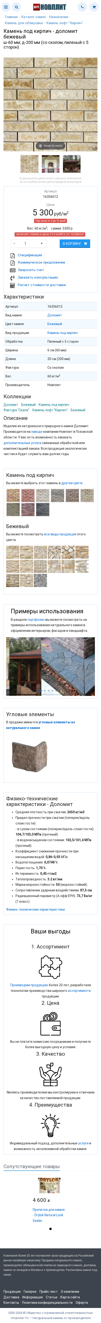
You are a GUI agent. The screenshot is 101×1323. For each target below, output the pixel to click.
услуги (83, 1143)
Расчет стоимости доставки (42, 285)
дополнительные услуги (22, 443)
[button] (6, 7)
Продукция (12, 1291)
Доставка (11, 1297)
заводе (37, 431)
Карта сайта (70, 1297)
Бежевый (54, 324)
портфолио (36, 619)
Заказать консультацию (38, 277)
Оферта (82, 1302)
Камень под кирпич (62, 333)
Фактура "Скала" (16, 410)
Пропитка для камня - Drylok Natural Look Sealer (49, 1215)
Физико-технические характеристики (35, 909)
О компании (70, 1291)
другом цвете (72, 483)
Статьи (51, 1297)
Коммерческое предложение (41, 262)
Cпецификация (30, 255)
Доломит (54, 315)
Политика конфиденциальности (47, 1302)
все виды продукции (60, 534)
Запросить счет (31, 270)
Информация (32, 1297)
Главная (11, 17)
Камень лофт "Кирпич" (50, 410)
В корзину (72, 243)
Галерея (30, 1291)
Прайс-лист (48, 1291)
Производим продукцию (29, 985)
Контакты (11, 1302)
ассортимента (79, 991)
